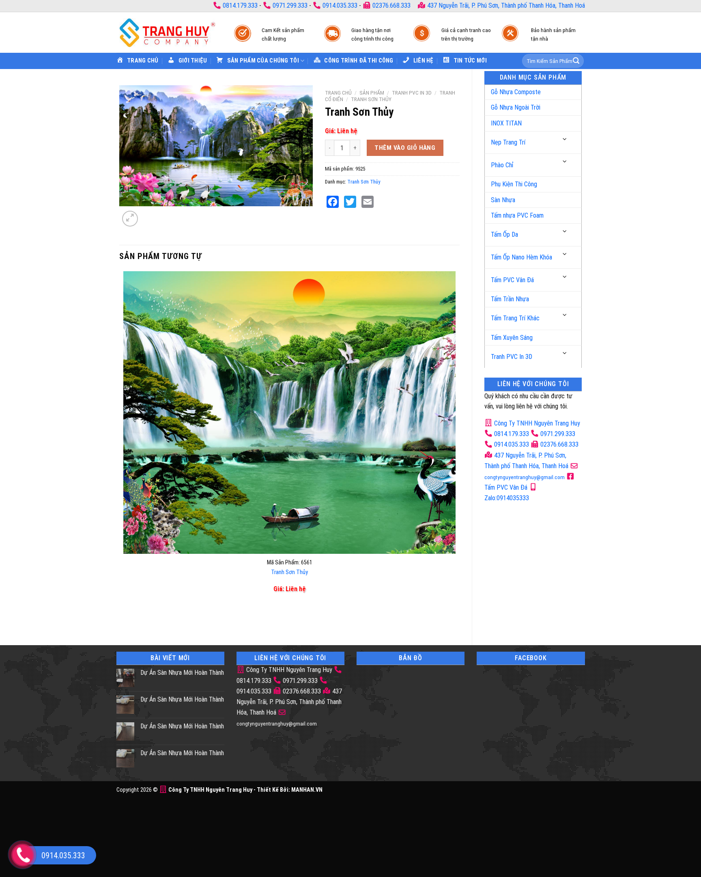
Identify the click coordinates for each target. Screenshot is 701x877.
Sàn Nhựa (503, 200)
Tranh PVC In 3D (511, 357)
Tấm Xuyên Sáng (512, 337)
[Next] (149, 214)
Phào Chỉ (502, 165)
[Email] (367, 202)
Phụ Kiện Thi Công (514, 184)
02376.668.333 (391, 5)
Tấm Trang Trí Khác (515, 318)
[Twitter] (350, 202)
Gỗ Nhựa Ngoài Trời (515, 107)
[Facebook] (332, 202)
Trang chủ (338, 92)
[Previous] (125, 618)
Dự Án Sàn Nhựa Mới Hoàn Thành (182, 672)
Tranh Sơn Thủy (371, 99)
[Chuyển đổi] (565, 139)
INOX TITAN (506, 123)
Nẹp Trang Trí (508, 142)
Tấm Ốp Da (504, 234)
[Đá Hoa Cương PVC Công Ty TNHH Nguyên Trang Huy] (167, 32)
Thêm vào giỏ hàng (404, 147)
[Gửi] (576, 61)
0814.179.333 (240, 5)
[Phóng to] (130, 219)
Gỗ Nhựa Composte (516, 92)
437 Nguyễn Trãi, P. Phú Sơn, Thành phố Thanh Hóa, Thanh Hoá (505, 5)
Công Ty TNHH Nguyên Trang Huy (536, 423)
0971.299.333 (290, 5)
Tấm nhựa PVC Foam (517, 215)
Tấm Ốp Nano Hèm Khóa (521, 257)
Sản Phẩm (371, 92)
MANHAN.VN (307, 789)
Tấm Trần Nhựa (510, 299)
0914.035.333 (340, 5)
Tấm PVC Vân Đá (512, 280)
